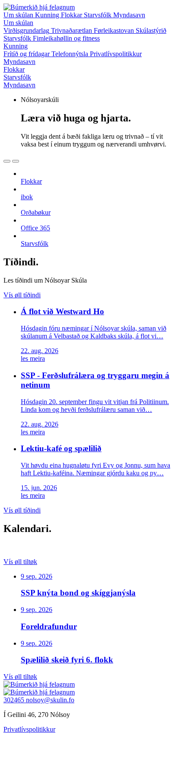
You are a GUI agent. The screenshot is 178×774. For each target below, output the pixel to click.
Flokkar (72, 15)
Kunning (48, 15)
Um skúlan (19, 15)
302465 (14, 700)
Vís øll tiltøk (20, 561)
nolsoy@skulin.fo (50, 700)
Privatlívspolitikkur (29, 729)
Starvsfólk (98, 15)
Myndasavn (129, 15)
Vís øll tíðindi (22, 295)
